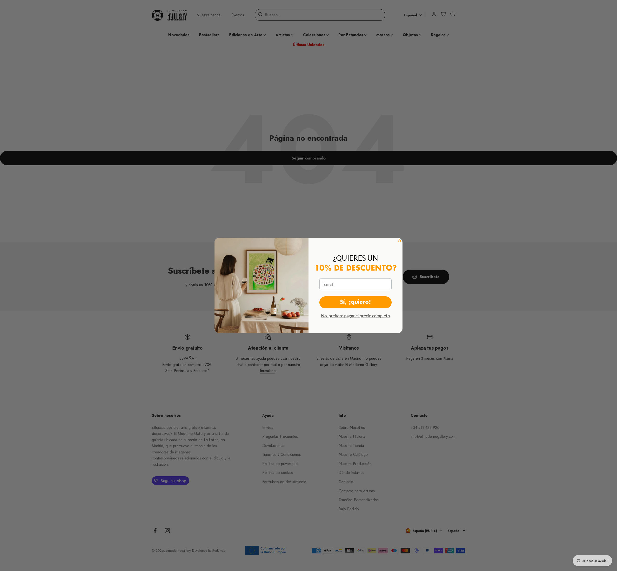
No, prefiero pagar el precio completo (355, 315)
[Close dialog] (399, 241)
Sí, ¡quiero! (355, 302)
